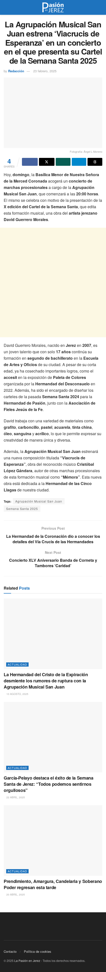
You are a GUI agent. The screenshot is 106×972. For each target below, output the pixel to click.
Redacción (16, 71)
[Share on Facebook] (30, 162)
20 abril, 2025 (15, 894)
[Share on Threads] (95, 162)
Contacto (10, 951)
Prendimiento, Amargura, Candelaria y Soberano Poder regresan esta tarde (53, 884)
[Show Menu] (6, 7)
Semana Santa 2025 (22, 508)
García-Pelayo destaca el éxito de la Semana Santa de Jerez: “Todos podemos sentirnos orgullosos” (48, 784)
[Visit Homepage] (53, 7)
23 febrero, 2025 (44, 71)
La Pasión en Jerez (27, 960)
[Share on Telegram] (79, 162)
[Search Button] (100, 7)
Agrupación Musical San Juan (38, 501)
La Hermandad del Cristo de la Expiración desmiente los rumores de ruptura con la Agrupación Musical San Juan (46, 680)
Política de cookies (37, 951)
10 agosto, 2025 (17, 694)
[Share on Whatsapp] (63, 162)
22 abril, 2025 (15, 797)
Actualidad (17, 664)
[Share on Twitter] (47, 162)
